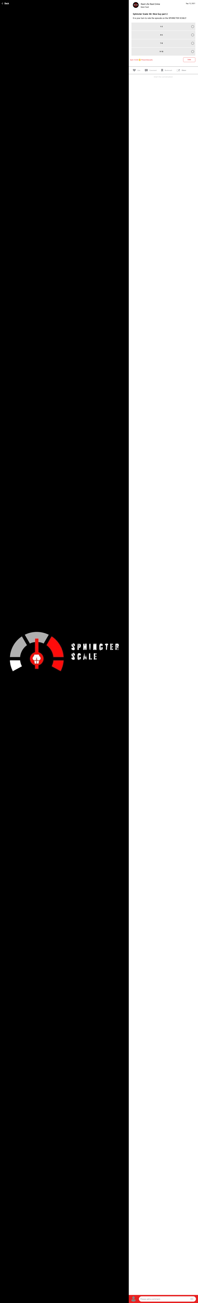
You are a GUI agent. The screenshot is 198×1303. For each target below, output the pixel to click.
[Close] (5, 3)
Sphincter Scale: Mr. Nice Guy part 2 (150, 14)
